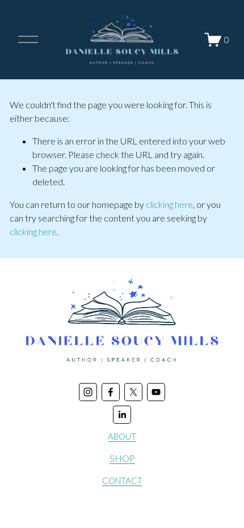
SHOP (122, 458)
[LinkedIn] (122, 415)
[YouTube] (156, 392)
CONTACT (122, 480)
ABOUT (122, 436)
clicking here (169, 204)
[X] (133, 392)
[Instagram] (88, 392)
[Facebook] (111, 392)
